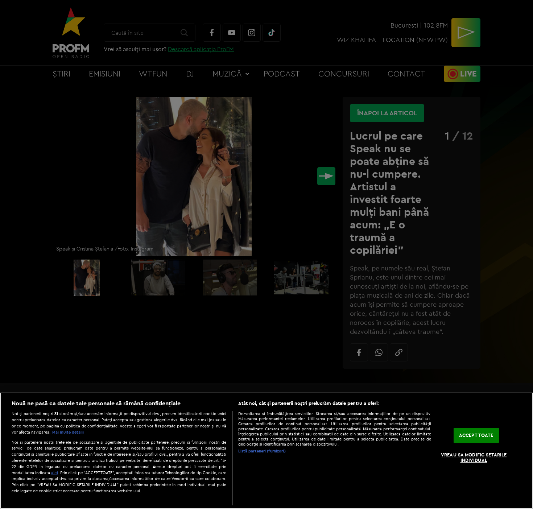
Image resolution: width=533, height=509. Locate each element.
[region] (266, 450)
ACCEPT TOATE (476, 435)
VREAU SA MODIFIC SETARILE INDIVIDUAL (474, 457)
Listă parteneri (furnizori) (262, 451)
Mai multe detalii (68, 432)
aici (54, 472)
